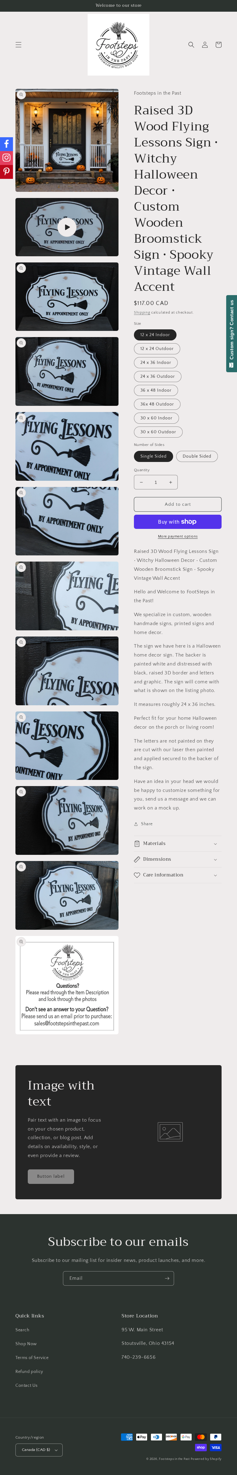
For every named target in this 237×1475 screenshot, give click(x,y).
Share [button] (147, 824)
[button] (18, 45)
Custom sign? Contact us (231, 331)
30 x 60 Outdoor (158, 432)
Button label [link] (51, 1176)
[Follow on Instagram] (6, 158)
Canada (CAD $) (36, 1450)
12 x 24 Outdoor (157, 348)
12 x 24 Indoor (155, 334)
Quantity (142, 470)
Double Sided (197, 456)
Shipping (142, 313)
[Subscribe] (167, 1278)
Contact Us (26, 1385)
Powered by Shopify (206, 1459)
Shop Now (26, 1343)
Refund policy (29, 1371)
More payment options (178, 536)
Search (22, 1330)
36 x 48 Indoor (156, 390)
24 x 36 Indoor (155, 362)
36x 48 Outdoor (157, 404)
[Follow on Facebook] (6, 144)
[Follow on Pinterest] (6, 172)
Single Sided (153, 456)
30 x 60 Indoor (156, 418)
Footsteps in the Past (174, 1459)
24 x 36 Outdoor (157, 376)
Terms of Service (32, 1357)
